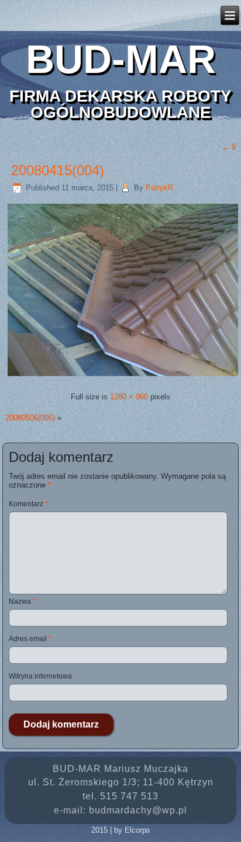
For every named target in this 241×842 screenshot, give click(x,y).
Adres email (30, 639)
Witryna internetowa (40, 676)
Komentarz (28, 504)
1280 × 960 (129, 396)
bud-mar (121, 59)
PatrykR (159, 187)
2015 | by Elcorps (120, 830)
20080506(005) (30, 417)
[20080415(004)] (122, 375)
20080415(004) (57, 170)
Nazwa (22, 601)
